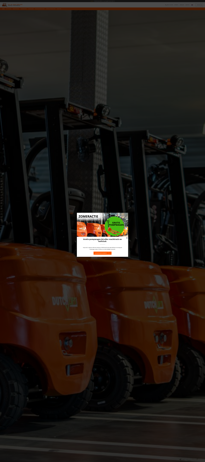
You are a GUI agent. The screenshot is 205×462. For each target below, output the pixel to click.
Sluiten (127, 238)
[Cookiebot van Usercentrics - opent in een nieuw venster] (120, 222)
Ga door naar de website (101, 253)
